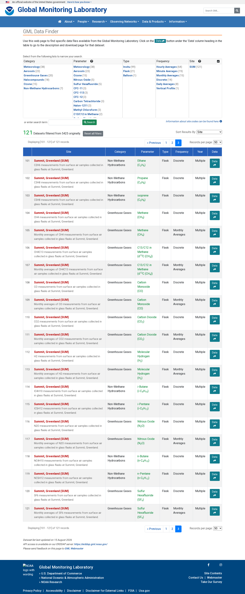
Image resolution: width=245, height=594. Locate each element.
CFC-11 (78, 88)
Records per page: (201, 142)
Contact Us (196, 577)
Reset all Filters (93, 133)
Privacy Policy (32, 590)
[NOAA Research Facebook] (204, 564)
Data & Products (153, 21)
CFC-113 (79, 92)
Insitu (126, 66)
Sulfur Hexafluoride (86, 84)
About (68, 21)
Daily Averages (165, 84)
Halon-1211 (81, 105)
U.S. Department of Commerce (61, 573)
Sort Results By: (186, 132)
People (82, 21)
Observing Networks (123, 21)
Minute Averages (167, 71)
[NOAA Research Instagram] (216, 564)
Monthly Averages (167, 75)
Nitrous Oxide (82, 79)
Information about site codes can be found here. (193, 121)
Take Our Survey (211, 582)
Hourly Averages (166, 66)
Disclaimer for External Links (105, 590)
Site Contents (213, 573)
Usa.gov (144, 590)
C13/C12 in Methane (86, 114)
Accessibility (54, 590)
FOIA (131, 590)
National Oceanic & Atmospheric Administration (72, 577)
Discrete (161, 79)
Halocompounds (34, 79)
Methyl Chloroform (85, 109)
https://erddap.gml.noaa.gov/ (90, 544)
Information (177, 21)
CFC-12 (78, 97)
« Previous (154, 142)
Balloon (128, 75)
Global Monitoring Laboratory (62, 10)
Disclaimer (74, 590)
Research (98, 21)
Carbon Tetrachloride (87, 101)
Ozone (28, 84)
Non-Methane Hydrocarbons (41, 88)
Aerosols (29, 71)
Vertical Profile (165, 88)
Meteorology (32, 66)
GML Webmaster (74, 548)
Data (214, 161)
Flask (126, 71)
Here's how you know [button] (78, 2)
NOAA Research (51, 582)
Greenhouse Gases (36, 75)
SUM (192, 66)
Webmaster (214, 577)
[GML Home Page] (60, 22)
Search (90, 122)
